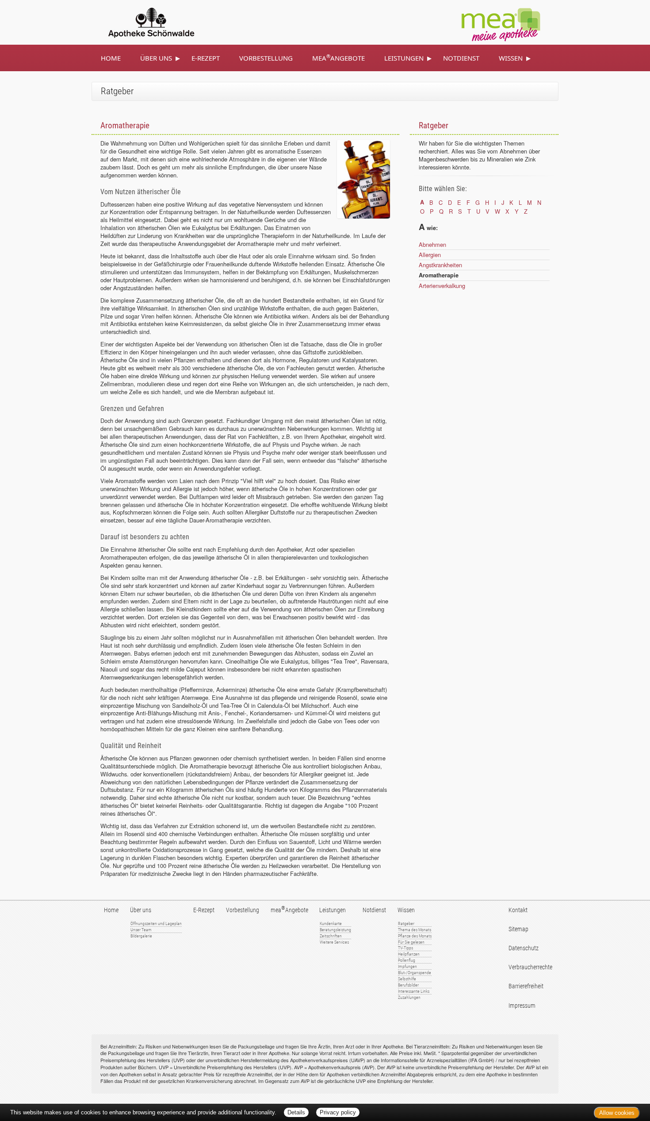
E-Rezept (205, 58)
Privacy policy (338, 1112)
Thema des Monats (414, 929)
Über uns (156, 58)
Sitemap (518, 929)
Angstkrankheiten (440, 265)
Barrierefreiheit (526, 986)
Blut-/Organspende (414, 972)
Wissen (511, 58)
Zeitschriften (331, 935)
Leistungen (404, 58)
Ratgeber (406, 923)
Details (296, 1112)
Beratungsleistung (335, 929)
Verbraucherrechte (530, 967)
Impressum (522, 1006)
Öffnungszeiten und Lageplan (156, 923)
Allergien (430, 254)
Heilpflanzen (409, 954)
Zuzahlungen (409, 997)
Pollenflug (406, 960)
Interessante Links (413, 991)
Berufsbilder (408, 985)
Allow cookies (617, 1112)
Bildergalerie (141, 935)
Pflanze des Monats (415, 935)
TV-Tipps (405, 947)
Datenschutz (524, 948)
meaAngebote (338, 57)
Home (111, 58)
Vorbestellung (266, 58)
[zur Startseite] (141, 21)
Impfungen (407, 966)
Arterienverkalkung (442, 285)
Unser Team (141, 929)
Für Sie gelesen (411, 942)
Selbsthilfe (407, 978)
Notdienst (461, 58)
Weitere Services (334, 942)
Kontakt (518, 910)
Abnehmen (432, 244)
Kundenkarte (331, 923)
